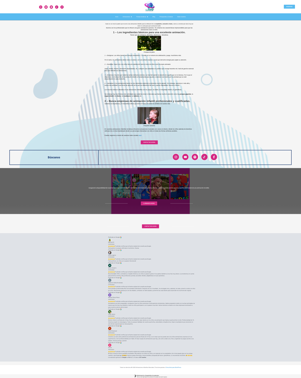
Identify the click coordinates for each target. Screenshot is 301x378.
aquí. (140, 135)
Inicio (116, 16)
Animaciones (126, 16)
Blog (154, 16)
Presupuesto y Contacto (166, 16)
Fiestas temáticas (141, 16)
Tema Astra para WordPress (173, 367)
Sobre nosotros (181, 16)
